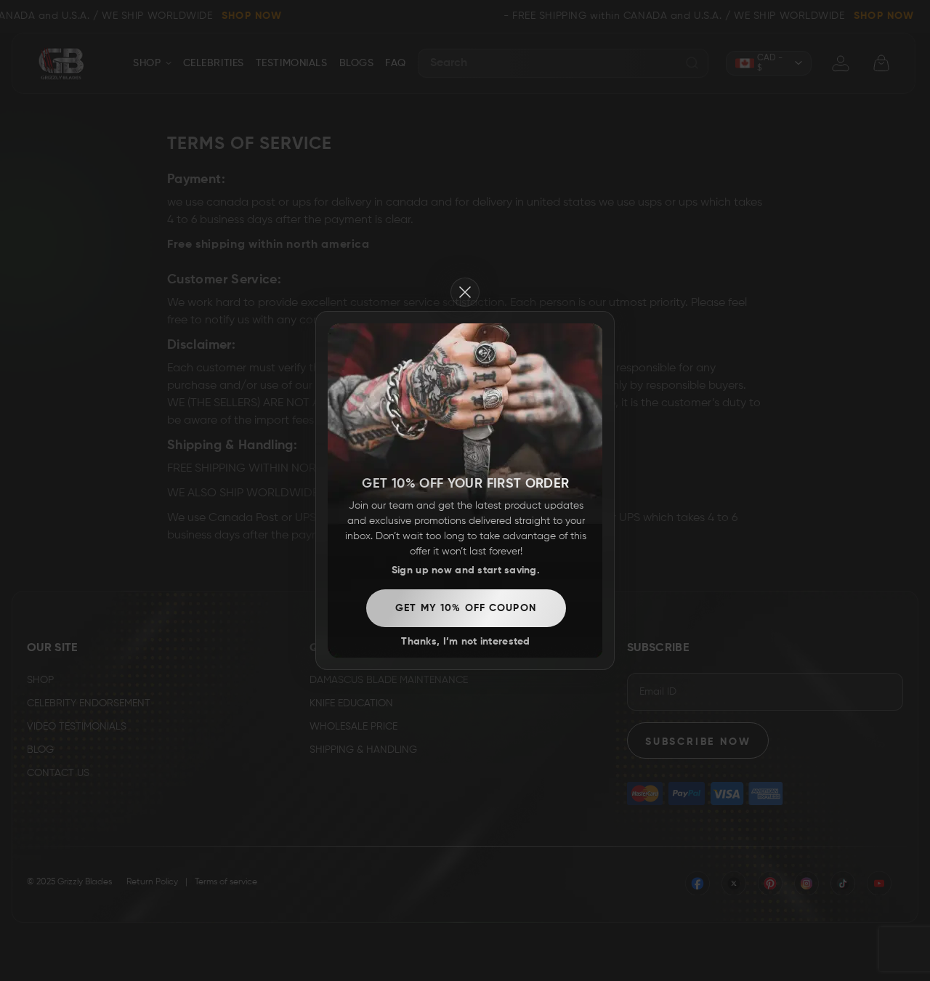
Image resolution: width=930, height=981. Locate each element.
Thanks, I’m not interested (465, 642)
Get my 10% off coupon (465, 608)
